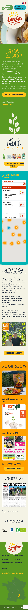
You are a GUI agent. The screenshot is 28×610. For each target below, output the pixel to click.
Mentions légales (6, 607)
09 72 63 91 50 (7, 197)
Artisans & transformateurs (19, 7)
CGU (13, 607)
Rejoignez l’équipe (8, 7)
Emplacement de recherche (8, 181)
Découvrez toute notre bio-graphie (14, 95)
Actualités (4, 568)
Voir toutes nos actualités (14, 469)
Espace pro (17, 559)
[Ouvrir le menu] (3, 8)
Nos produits (5, 559)
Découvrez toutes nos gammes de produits (15, 165)
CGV (16, 607)
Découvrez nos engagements (14, 353)
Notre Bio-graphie (6, 555)
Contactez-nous (18, 563)
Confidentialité (22, 607)
